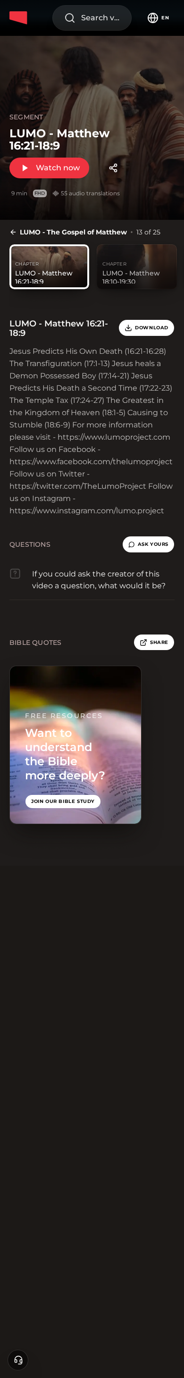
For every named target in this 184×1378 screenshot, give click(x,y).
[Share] (113, 168)
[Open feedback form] (18, 1360)
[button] (148, 544)
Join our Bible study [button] (63, 801)
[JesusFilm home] (19, 18)
